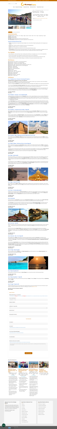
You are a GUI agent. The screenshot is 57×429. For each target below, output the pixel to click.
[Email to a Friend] (36, 20)
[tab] (10, 32)
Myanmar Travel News (41, 414)
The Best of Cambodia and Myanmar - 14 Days (43, 370)
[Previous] (9, 17)
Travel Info (43, 0)
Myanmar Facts (47, 0)
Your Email (11, 326)
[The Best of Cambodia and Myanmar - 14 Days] (44, 364)
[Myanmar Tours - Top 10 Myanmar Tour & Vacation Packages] (28, 3)
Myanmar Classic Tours (39, 10)
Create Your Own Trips (25, 414)
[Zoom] (9, 24)
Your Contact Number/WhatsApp (14, 331)
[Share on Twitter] (35, 20)
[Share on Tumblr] (39, 20)
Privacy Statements (24, 420)
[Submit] (16, 3)
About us (37, 0)
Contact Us (23, 405)
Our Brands (23, 408)
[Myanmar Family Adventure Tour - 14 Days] (13, 364)
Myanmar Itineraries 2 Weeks (44, 18)
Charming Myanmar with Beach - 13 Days (33, 370)
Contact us (40, 0)
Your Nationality (12, 336)
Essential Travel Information (42, 405)
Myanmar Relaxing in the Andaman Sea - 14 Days (23, 370)
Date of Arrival (11, 310)
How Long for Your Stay (13, 314)
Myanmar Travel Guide (42, 411)
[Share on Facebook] (33, 20)
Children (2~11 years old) (13, 306)
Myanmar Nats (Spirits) (42, 408)
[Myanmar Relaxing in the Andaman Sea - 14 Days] (23, 364)
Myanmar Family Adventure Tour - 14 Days (12, 370)
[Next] (30, 17)
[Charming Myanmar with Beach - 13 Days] (33, 364)
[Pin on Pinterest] (38, 20)
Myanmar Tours (34, 286)
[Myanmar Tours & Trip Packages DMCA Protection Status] (11, 427)
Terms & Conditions (24, 417)
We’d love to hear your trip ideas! (14, 340)
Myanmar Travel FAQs (25, 411)
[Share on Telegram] (41, 20)
